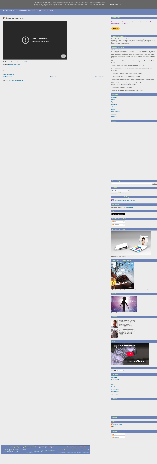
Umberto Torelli (115, 389)
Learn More (114, 4)
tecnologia (17, 64)
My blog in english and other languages (124, 200)
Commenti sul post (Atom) (16, 80)
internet (113, 106)
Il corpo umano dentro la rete (13, 18)
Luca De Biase (115, 386)
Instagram (130, 207)
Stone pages (114, 394)
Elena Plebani (115, 379)
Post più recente (7, 76)
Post (115, 221)
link (142, 42)
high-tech (113, 102)
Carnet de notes (115, 382)
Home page (53, 76)
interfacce (11, 64)
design (113, 99)
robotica (113, 114)
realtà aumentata (115, 111)
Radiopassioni (115, 391)
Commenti (116, 224)
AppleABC (114, 377)
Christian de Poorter (117, 424)
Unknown (114, 427)
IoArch (113, 384)
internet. (113, 109)
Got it (122, 4)
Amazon (137, 38)
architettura (114, 97)
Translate (124, 193)
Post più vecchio (99, 76)
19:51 (25, 62)
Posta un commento (8, 74)
